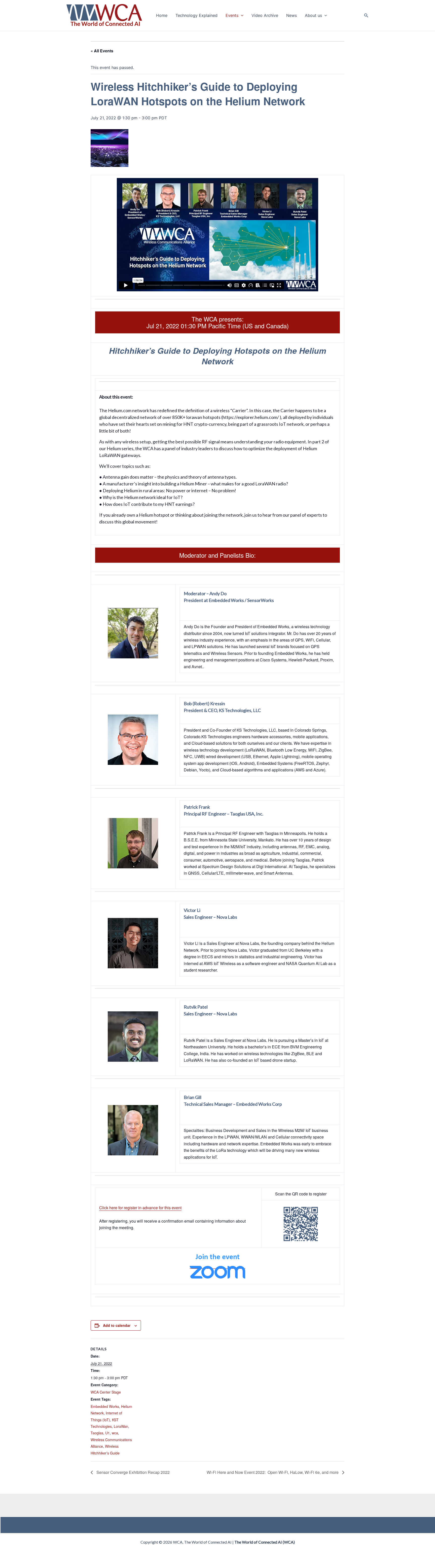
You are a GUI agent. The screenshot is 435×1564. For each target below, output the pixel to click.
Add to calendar (116, 1325)
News (291, 15)
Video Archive (264, 15)
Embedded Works (105, 1406)
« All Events (102, 51)
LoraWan (121, 1426)
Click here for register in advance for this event (140, 1208)
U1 (107, 1432)
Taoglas (97, 1432)
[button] (240, 15)
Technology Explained (196, 15)
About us (313, 15)
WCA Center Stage (106, 1392)
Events (232, 15)
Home (161, 15)
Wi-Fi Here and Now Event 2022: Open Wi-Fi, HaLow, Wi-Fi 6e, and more (273, 1472)
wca (115, 1432)
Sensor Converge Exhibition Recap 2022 (132, 1472)
